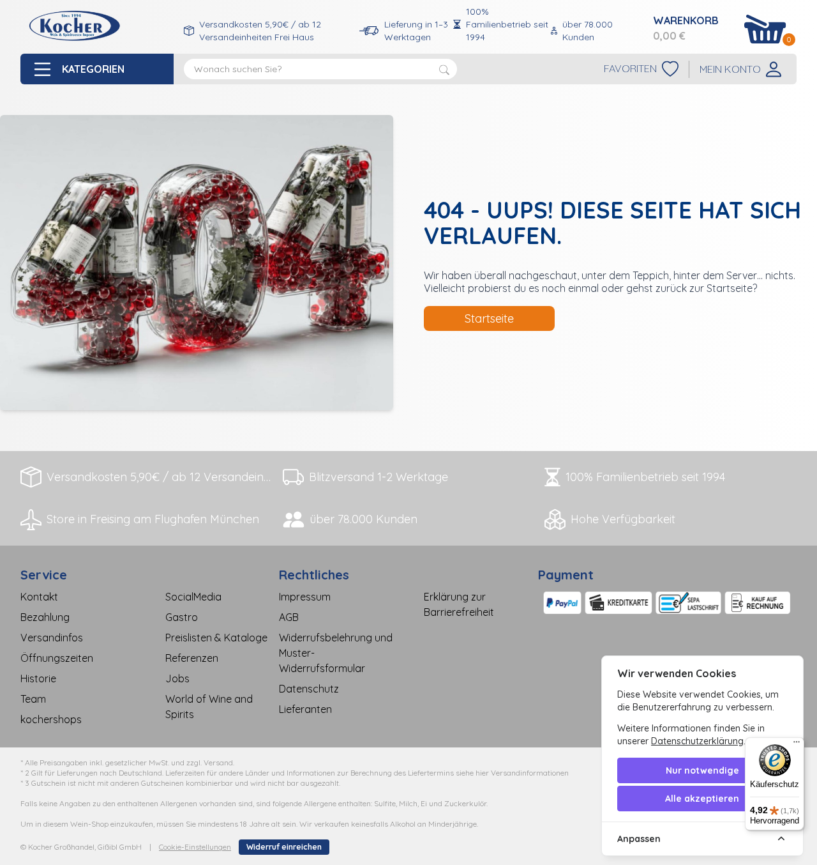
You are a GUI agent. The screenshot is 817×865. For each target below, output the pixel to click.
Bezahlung (45, 617)
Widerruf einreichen (284, 847)
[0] (765, 29)
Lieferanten (305, 709)
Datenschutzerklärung (697, 741)
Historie (38, 678)
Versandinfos (51, 637)
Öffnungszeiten (56, 658)
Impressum (305, 596)
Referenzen (191, 658)
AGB (289, 617)
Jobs (177, 678)
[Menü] (796, 745)
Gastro (181, 617)
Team (33, 699)
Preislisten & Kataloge (216, 637)
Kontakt (39, 596)
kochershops (51, 719)
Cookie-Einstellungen (195, 847)
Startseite (489, 318)
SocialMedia (193, 596)
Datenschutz (309, 688)
